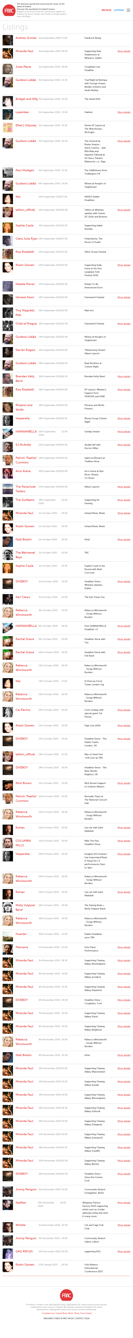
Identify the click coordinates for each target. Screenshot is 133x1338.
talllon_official (25, 209)
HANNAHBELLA (26, 431)
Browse (106, 10)
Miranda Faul (24, 51)
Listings (119, 10)
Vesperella (23, 418)
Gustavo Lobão (26, 80)
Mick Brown (24, 783)
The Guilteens (25, 500)
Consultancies (48, 1313)
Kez (18, 196)
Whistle (20, 1225)
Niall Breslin (24, 539)
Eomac (20, 827)
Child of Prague (26, 323)
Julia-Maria (23, 66)
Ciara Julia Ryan (27, 238)
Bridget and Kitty (27, 99)
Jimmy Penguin (26, 1189)
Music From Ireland (82, 1313)
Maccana (22, 947)
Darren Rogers (25, 350)
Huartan (21, 934)
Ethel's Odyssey (26, 125)
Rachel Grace (25, 639)
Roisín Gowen (25, 265)
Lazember (22, 112)
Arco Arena (23, 471)
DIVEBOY (22, 581)
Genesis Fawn (25, 297)
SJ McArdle (23, 444)
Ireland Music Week (64, 1313)
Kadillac (21, 1202)
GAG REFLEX (24, 1251)
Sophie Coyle (24, 225)
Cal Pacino (23, 709)
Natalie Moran (25, 284)
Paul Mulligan (25, 170)
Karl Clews (23, 597)
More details (124, 51)
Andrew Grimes (26, 38)
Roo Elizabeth (25, 251)
